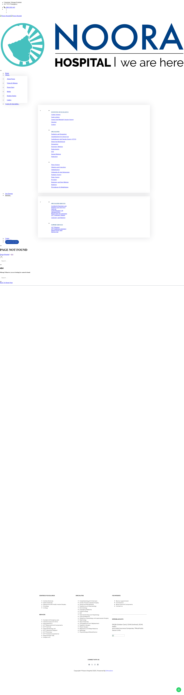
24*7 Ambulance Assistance (58, 229)
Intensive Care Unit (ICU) (58, 207)
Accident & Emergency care (59, 206)
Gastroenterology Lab (57, 210)
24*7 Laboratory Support (58, 215)
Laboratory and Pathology (58, 217)
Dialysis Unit (54, 232)
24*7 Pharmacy (55, 227)
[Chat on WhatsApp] (178, 689)
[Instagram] (95, 664)
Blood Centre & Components (59, 213)
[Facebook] (89, 664)
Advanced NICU (55, 212)
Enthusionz (109, 671)
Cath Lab (53, 209)
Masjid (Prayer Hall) (56, 230)
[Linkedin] (97, 664)
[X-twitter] (92, 664)
